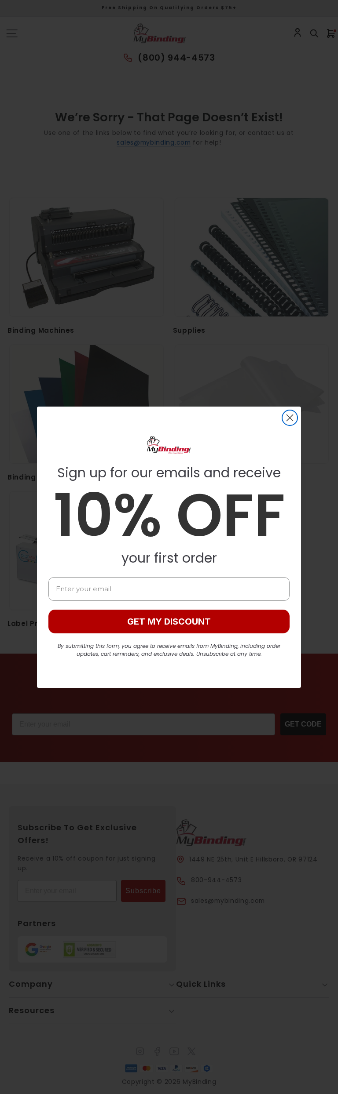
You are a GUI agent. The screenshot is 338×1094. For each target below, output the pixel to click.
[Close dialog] (290, 417)
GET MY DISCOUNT (169, 621)
